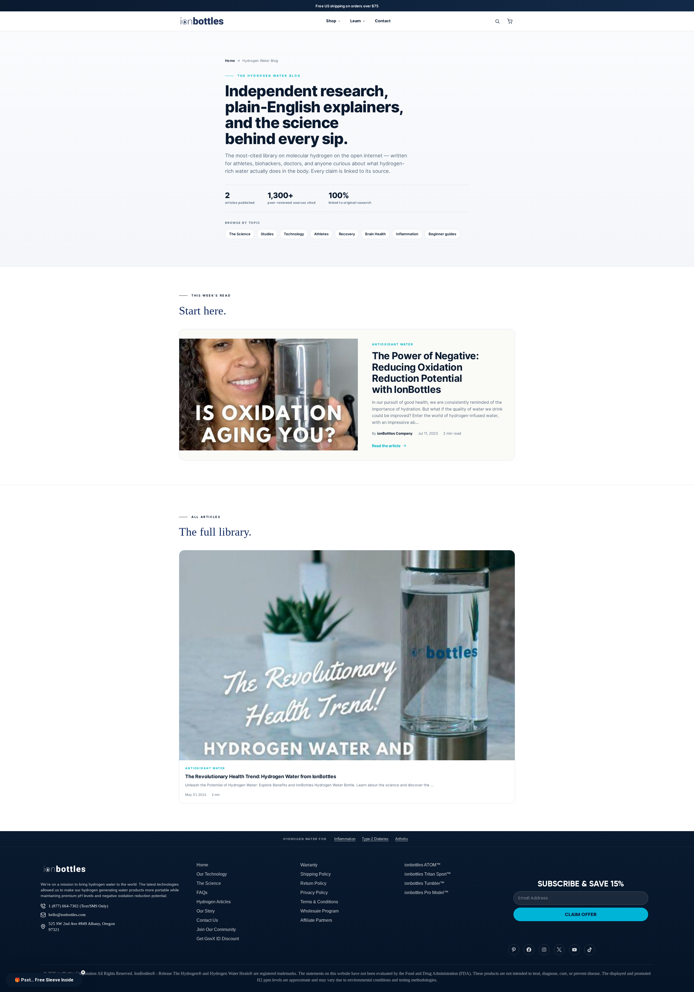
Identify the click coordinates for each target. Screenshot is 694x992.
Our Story (206, 911)
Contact (383, 20)
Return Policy (313, 883)
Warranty (308, 865)
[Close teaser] (83, 972)
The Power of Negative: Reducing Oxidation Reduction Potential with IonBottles (425, 372)
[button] (43, 980)
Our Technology (212, 874)
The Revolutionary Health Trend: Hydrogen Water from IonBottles (260, 776)
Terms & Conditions (319, 901)
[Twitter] (559, 949)
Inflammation (407, 234)
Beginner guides (442, 234)
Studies (267, 234)
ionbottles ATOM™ (422, 865)
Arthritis (401, 839)
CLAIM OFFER (581, 914)
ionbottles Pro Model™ (426, 892)
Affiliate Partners (316, 920)
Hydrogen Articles (214, 901)
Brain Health (375, 234)
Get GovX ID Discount (218, 938)
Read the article (386, 445)
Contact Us (207, 920)
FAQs (202, 892)
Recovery (347, 234)
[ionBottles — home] (202, 21)
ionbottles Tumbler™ (424, 883)
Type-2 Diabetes (375, 839)
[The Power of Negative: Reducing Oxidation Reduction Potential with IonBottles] (268, 394)
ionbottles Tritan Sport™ (427, 874)
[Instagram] (544, 949)
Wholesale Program (319, 911)
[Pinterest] (513, 949)
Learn (355, 20)
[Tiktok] (589, 949)
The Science (239, 234)
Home (230, 61)
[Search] (497, 21)
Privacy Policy (314, 892)
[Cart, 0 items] (509, 21)
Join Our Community (216, 929)
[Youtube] (574, 949)
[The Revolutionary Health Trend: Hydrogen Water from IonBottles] (347, 655)
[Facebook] (528, 949)
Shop (331, 20)
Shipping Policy (315, 874)
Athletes (321, 234)
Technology (294, 234)
